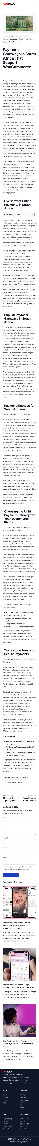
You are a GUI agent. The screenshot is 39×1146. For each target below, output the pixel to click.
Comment (6, 818)
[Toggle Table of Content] (32, 214)
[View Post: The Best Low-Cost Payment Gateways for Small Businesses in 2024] (19, 1020)
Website (5, 858)
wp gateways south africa (13, 782)
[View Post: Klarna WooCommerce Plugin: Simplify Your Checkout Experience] (19, 964)
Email (5, 848)
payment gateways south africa (15, 777)
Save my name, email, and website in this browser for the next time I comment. (19, 868)
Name (5, 838)
